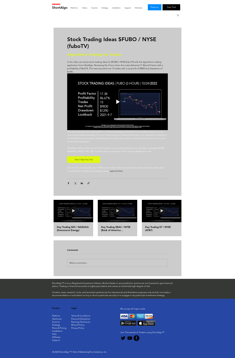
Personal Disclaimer (80, 319)
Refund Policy (77, 325)
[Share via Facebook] (68, 183)
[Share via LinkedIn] (82, 183)
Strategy (56, 325)
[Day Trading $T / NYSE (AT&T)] (161, 211)
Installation (57, 331)
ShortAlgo (60, 8)
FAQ (54, 334)
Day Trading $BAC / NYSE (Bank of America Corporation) (115, 228)
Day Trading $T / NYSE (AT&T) (158, 228)
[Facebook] (136, 338)
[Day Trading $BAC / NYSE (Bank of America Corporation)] (117, 211)
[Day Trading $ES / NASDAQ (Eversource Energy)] (73, 211)
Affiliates (56, 337)
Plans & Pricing (59, 328)
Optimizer (57, 319)
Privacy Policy (77, 328)
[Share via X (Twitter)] (75, 183)
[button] (178, 15)
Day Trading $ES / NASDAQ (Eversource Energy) (73, 228)
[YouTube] (130, 338)
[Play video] (117, 101)
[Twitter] (123, 338)
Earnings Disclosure (80, 322)
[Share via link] (88, 183)
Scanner (56, 322)
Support (56, 340)
